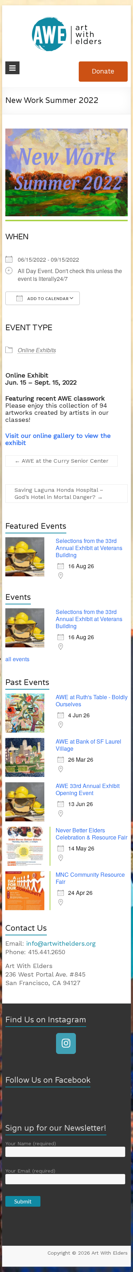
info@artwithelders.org (61, 943)
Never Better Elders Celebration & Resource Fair (91, 833)
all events (17, 659)
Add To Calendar (47, 298)
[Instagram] (66, 1043)
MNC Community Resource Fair (90, 878)
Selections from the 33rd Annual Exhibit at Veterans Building (89, 548)
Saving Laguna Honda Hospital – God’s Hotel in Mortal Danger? (59, 493)
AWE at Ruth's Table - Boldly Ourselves (92, 700)
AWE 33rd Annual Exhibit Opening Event (88, 789)
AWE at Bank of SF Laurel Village (88, 744)
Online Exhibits (37, 350)
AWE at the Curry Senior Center (62, 460)
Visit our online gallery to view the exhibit (58, 439)
